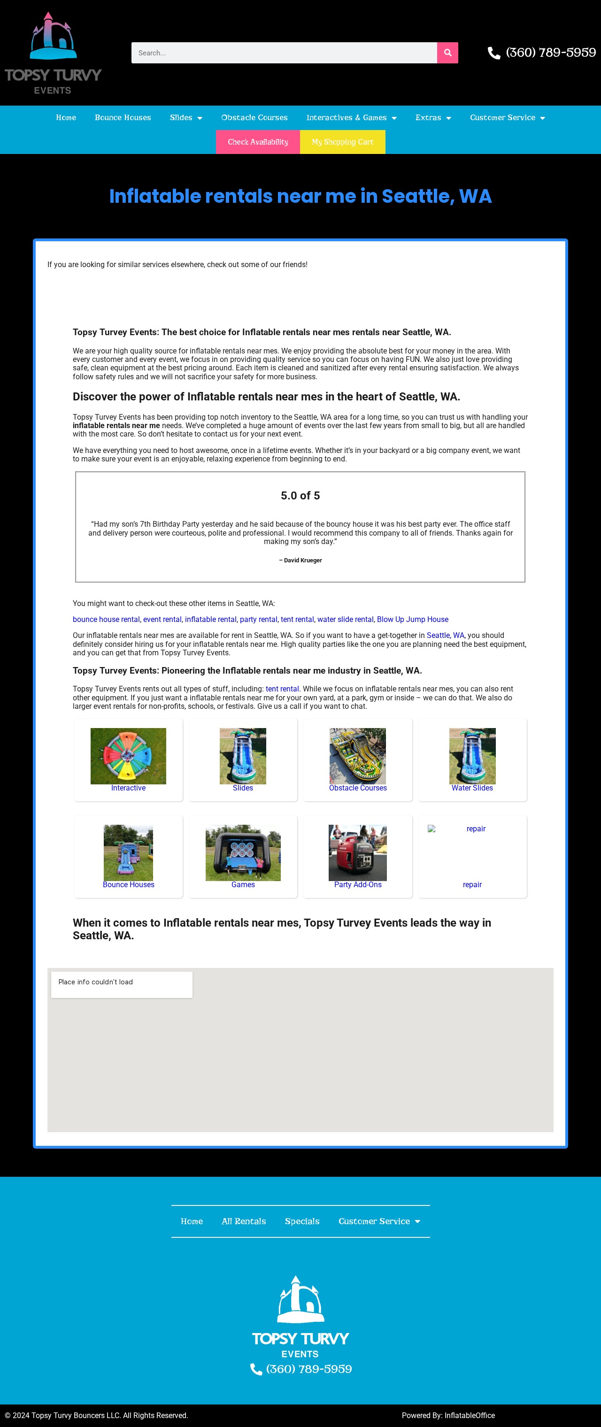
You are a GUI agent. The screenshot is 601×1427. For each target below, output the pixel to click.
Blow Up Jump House (412, 619)
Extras (428, 118)
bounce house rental (106, 619)
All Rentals (244, 1221)
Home (66, 118)
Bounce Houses (123, 118)
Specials (302, 1221)
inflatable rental (211, 619)
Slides (181, 118)
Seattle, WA (445, 635)
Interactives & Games (347, 118)
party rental (258, 619)
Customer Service (502, 118)
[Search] (447, 52)
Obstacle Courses (254, 118)
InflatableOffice (470, 1415)
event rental (162, 619)
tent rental (297, 619)
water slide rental (345, 619)
